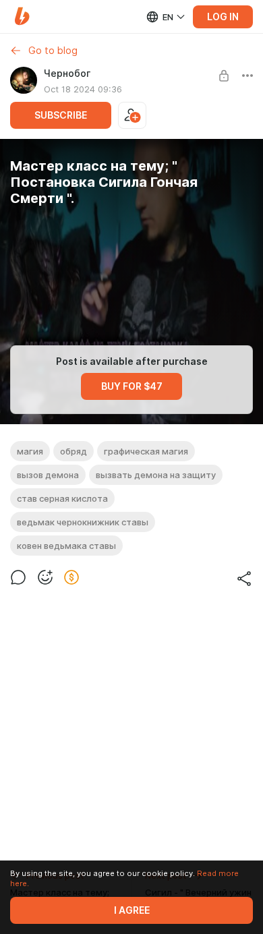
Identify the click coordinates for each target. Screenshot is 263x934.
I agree (132, 910)
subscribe (60, 115)
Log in (223, 16)
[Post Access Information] (224, 75)
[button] (22, 16)
